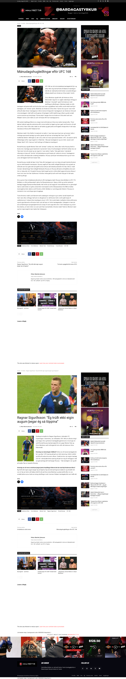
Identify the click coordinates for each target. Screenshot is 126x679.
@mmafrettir (73, 634)
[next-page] (21, 314)
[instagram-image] (10, 647)
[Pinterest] (37, 81)
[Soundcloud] (91, 668)
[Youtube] (108, 1)
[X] (103, 1)
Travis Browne (59, 245)
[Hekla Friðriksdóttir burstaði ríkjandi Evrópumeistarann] (85, 96)
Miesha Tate (43, 245)
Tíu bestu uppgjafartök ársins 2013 (67, 264)
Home (18, 23)
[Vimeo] (105, 1)
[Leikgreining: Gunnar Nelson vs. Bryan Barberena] (67, 299)
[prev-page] (18, 314)
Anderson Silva (25, 245)
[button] (107, 19)
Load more (94, 162)
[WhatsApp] (41, 81)
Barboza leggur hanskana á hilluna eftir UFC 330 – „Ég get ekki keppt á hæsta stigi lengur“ (98, 137)
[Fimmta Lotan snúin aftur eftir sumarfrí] (85, 121)
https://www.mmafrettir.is (36, 276)
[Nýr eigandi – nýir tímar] (26, 299)
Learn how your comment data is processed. (51, 363)
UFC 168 (66, 245)
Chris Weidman (34, 245)
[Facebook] (98, 1)
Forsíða (23, 23)
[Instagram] (101, 1)
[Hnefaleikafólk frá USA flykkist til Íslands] (85, 129)
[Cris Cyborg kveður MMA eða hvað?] (85, 104)
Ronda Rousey (50, 245)
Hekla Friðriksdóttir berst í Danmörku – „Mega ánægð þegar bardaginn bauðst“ (99, 146)
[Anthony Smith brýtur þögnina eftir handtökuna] (85, 113)
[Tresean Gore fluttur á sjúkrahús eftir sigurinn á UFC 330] (85, 156)
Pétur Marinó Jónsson (26, 76)
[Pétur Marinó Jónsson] (18, 76)
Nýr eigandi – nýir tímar (23, 308)
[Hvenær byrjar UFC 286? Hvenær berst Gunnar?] (47, 299)
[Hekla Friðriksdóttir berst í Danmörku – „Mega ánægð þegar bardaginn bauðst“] (85, 147)
